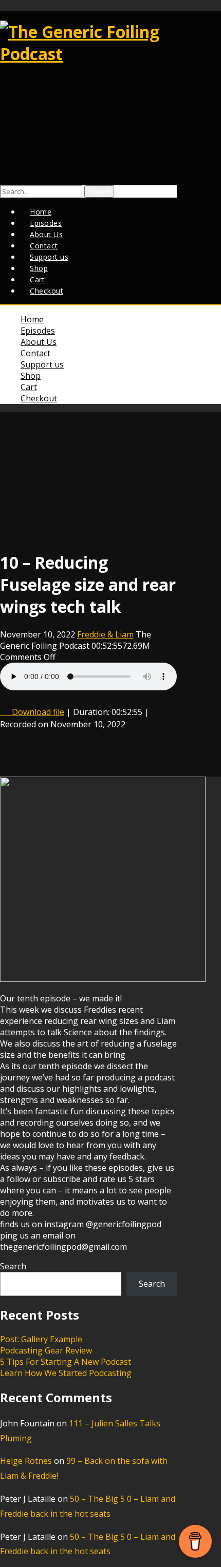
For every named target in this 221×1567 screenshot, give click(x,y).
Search (13, 1266)
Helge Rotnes (26, 1460)
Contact (35, 353)
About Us (39, 341)
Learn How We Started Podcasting (66, 1373)
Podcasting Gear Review (46, 1350)
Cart (29, 387)
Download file (38, 712)
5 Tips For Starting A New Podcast (65, 1361)
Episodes (38, 330)
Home (32, 319)
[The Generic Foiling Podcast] (88, 54)
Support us (42, 364)
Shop (31, 375)
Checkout (46, 291)
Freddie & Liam (105, 634)
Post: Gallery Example (41, 1339)
